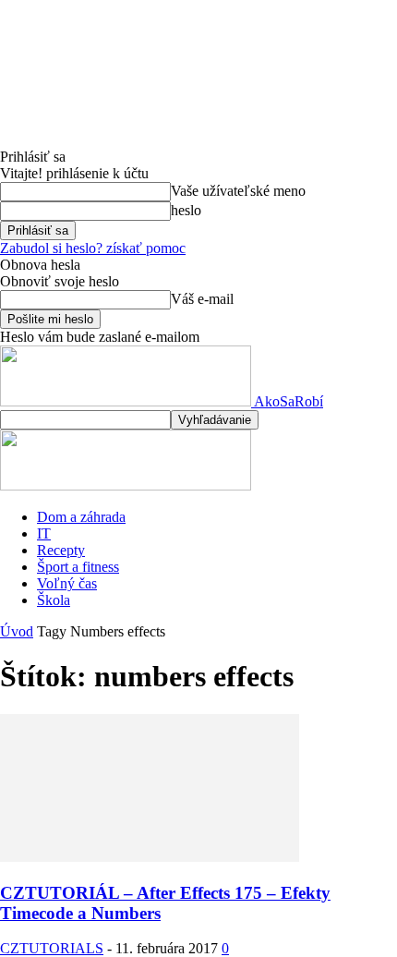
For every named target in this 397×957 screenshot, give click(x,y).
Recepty (61, 550)
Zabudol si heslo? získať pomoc (93, 248)
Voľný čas (67, 583)
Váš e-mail (202, 299)
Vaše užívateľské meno (238, 191)
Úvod (16, 631)
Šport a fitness (78, 567)
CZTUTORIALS (51, 948)
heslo (186, 210)
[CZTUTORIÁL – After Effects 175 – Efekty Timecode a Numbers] (149, 857)
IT (44, 533)
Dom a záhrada (81, 517)
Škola (53, 600)
